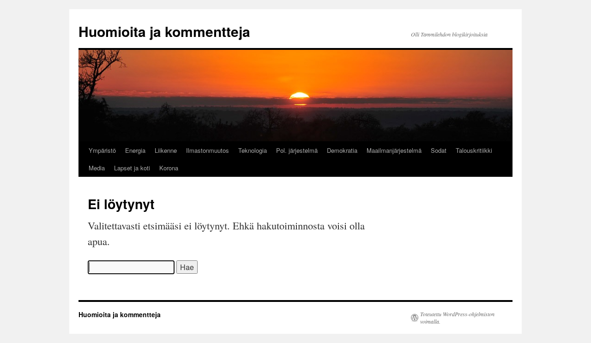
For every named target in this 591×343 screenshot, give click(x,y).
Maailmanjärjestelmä (394, 150)
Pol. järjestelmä (297, 150)
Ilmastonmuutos (207, 150)
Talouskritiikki (474, 150)
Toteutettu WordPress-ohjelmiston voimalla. (457, 317)
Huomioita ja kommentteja (164, 31)
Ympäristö (102, 150)
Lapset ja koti (132, 167)
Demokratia (342, 150)
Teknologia (252, 150)
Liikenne (166, 150)
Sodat (438, 150)
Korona (168, 167)
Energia (135, 150)
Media (97, 167)
